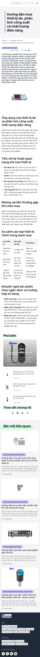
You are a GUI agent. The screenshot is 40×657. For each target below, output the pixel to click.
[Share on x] (25, 50)
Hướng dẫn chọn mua (16, 40)
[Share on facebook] (22, 50)
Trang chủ (4, 40)
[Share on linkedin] (28, 50)
